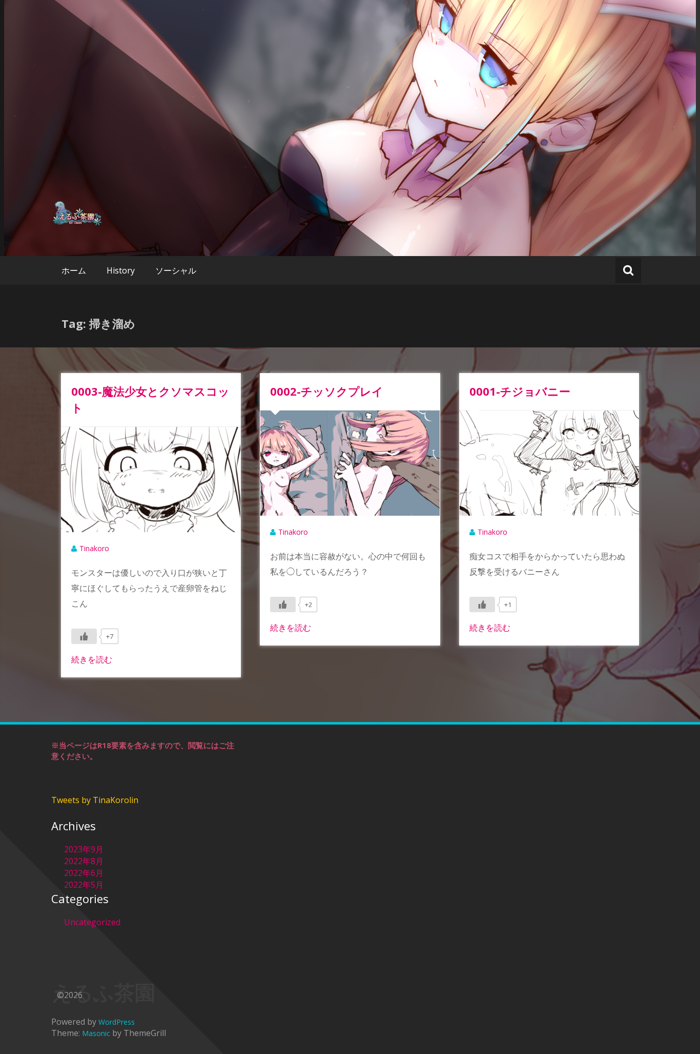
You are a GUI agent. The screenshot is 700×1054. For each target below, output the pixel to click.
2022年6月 (84, 873)
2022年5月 (84, 884)
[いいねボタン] (84, 636)
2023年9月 (84, 849)
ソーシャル (175, 270)
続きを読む (91, 659)
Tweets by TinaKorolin (94, 800)
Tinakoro (94, 548)
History (121, 270)
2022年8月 (84, 861)
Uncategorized (92, 922)
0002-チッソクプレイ (326, 391)
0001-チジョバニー (519, 391)
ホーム (73, 270)
